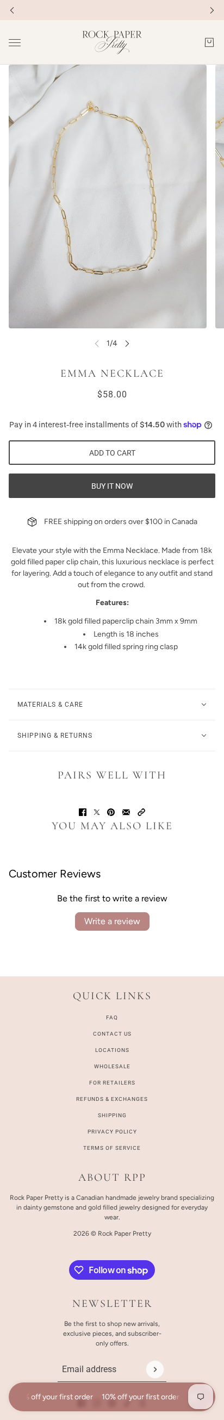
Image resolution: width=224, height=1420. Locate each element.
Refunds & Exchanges (112, 1099)
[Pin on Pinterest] (111, 812)
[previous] (12, 10)
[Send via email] (126, 812)
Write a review (112, 921)
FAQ (112, 1017)
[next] (212, 10)
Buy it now (112, 486)
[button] (141, 812)
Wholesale (112, 1066)
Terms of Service (112, 1148)
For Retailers (112, 1083)
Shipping (112, 1115)
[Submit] (155, 1369)
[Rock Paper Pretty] (112, 42)
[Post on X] (97, 812)
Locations (112, 1050)
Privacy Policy (112, 1132)
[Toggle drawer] (15, 42)
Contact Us (112, 1034)
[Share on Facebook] (83, 812)
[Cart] (209, 42)
